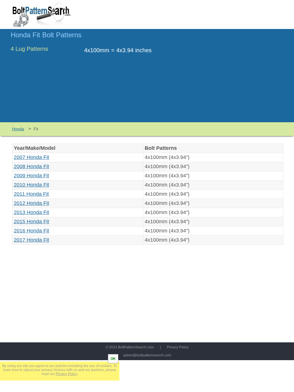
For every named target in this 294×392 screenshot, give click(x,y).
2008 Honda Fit (31, 166)
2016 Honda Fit (31, 231)
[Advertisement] (235, 78)
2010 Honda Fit (31, 185)
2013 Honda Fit (31, 212)
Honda (18, 129)
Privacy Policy (178, 347)
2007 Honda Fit (31, 157)
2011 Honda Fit (31, 194)
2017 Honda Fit (31, 240)
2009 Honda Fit (31, 175)
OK (113, 359)
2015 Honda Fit (31, 221)
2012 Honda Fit (31, 203)
